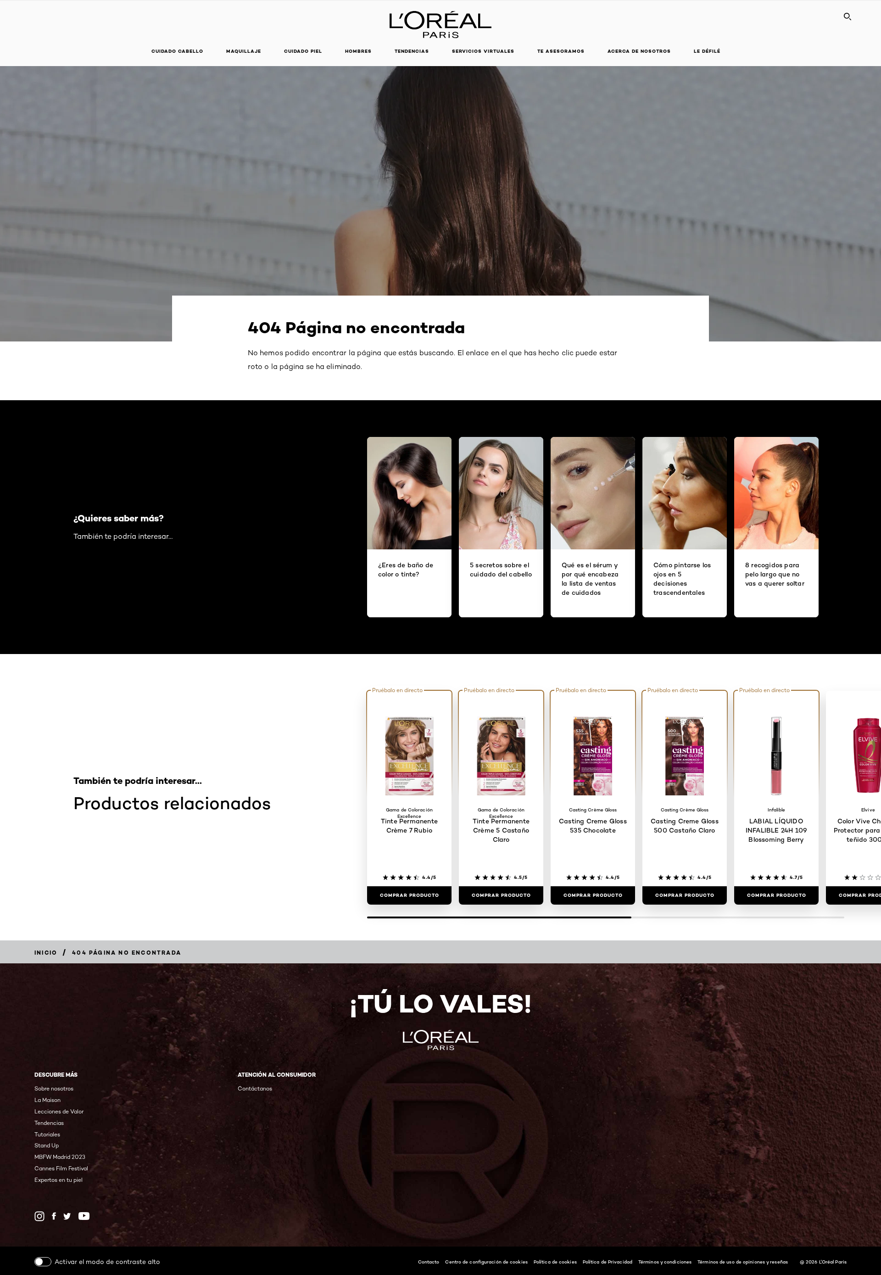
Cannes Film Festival (61, 1168)
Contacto (429, 1261)
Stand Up (46, 1145)
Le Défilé (707, 51)
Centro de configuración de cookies (486, 1261)
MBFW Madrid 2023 (59, 1156)
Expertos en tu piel (58, 1179)
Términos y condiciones (664, 1261)
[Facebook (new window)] (54, 1216)
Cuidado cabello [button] (177, 51)
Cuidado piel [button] (303, 51)
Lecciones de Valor (59, 1111)
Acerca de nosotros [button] (639, 51)
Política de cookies (555, 1261)
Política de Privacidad (607, 1261)
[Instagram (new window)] (39, 1216)
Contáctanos (255, 1088)
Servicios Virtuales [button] (483, 51)
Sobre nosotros (53, 1088)
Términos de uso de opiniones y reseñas (742, 1261)
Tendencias (412, 51)
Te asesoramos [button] (561, 51)
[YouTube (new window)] (83, 1216)
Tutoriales (47, 1134)
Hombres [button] (358, 51)
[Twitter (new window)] (67, 1216)
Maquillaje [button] (243, 51)
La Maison (47, 1099)
